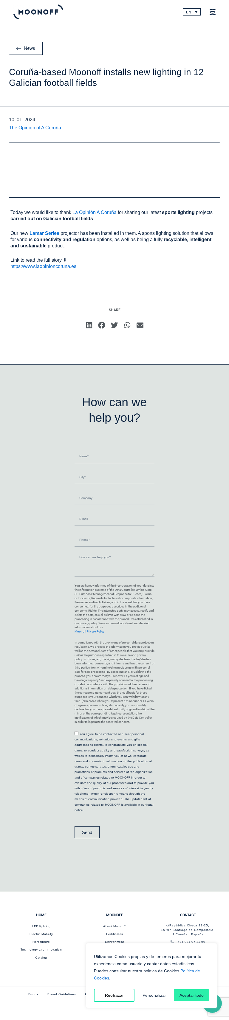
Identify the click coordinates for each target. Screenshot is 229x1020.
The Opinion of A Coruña (35, 127)
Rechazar (114, 995)
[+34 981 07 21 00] (172, 942)
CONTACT (188, 915)
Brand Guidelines (61, 994)
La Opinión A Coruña (94, 212)
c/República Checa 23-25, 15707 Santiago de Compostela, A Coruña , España (188, 930)
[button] (89, 325)
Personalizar (154, 995)
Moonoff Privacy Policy (89, 631)
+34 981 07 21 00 (191, 941)
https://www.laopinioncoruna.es (43, 266)
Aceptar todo (192, 995)
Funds (33, 994)
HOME (41, 915)
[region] (151, 975)
